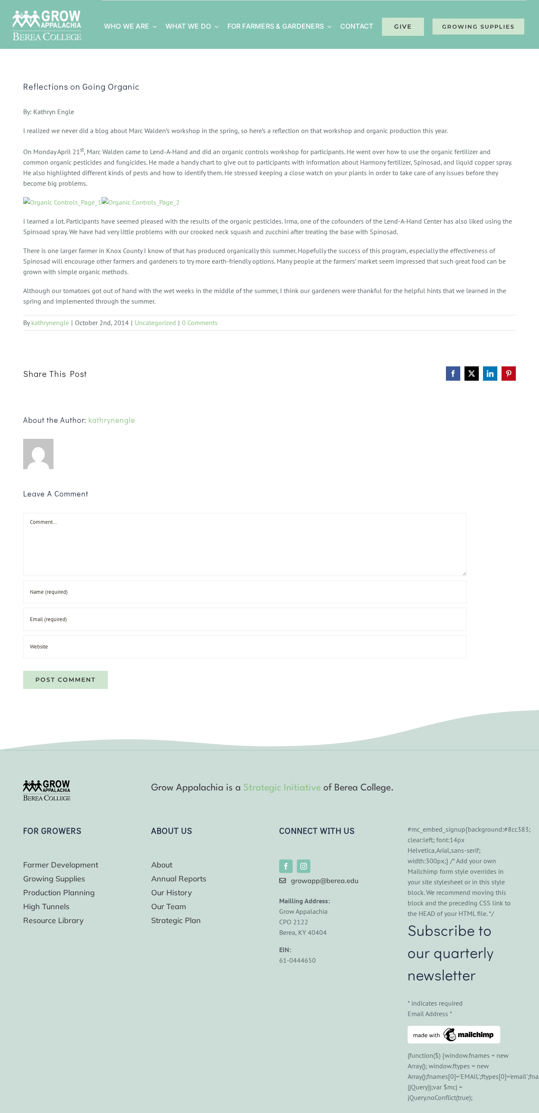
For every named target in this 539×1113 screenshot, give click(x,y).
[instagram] (303, 866)
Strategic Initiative (282, 788)
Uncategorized (155, 322)
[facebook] (286, 866)
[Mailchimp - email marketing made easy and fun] (454, 1031)
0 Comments (200, 322)
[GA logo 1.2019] (46, 783)
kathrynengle (50, 322)
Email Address (430, 1013)
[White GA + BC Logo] (47, 14)
